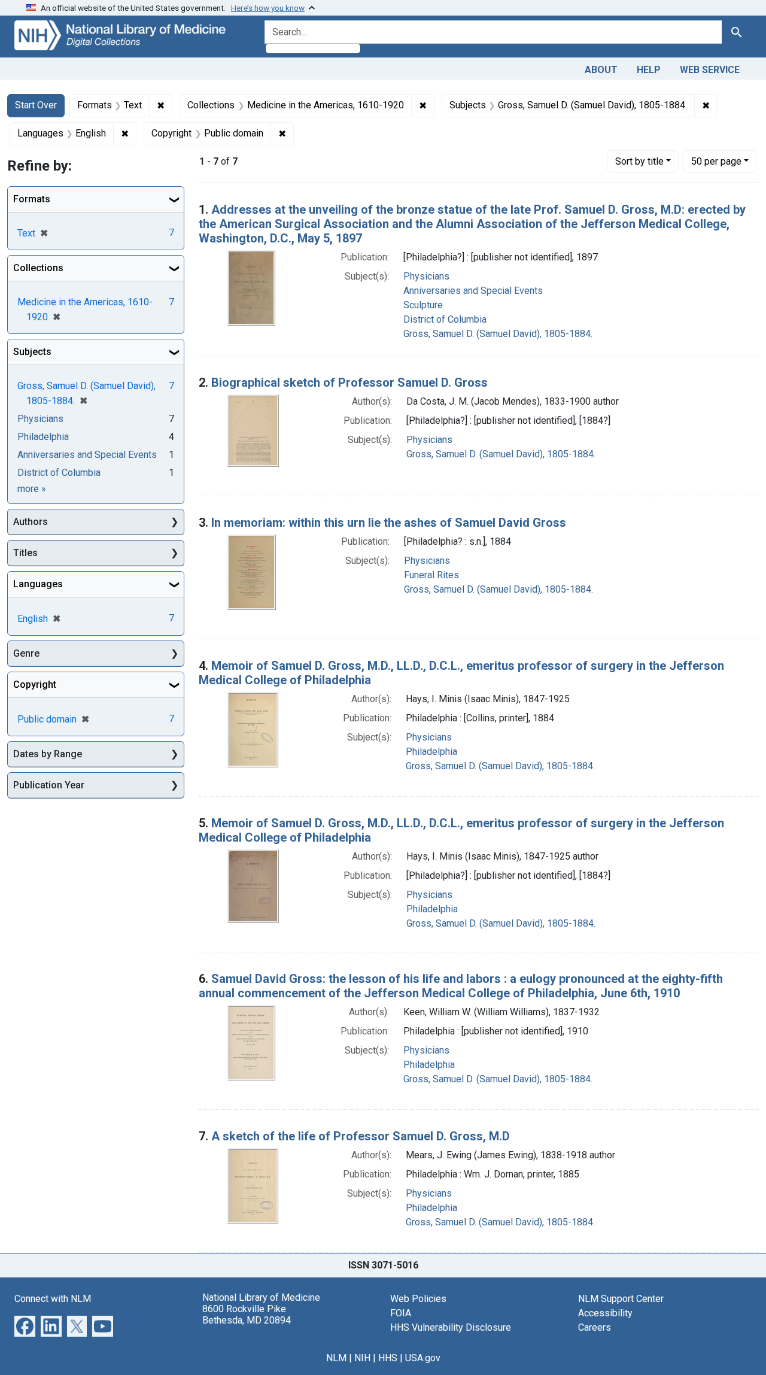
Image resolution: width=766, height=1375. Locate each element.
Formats (31, 199)
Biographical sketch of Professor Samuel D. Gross (349, 382)
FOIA (400, 1313)
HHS (387, 1358)
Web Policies (418, 1298)
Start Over (36, 105)
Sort (639, 161)
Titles (25, 553)
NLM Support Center (621, 1298)
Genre (26, 653)
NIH (362, 1358)
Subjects (32, 351)
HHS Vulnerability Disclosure (450, 1327)
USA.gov (422, 1358)
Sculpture (423, 305)
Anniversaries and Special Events (473, 290)
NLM (336, 1358)
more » (31, 488)
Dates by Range (47, 754)
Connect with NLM (52, 1298)
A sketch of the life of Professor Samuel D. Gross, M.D (360, 1136)
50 (716, 161)
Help (649, 69)
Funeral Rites (431, 575)
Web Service (710, 69)
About (601, 69)
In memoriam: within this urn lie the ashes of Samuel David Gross (388, 522)
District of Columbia (445, 319)
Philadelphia (431, 751)
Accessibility (605, 1313)
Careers (594, 1327)
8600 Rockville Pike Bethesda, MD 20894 (246, 1314)
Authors (30, 521)
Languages (38, 584)
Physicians (426, 276)
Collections (38, 268)
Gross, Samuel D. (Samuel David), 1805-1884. (497, 333)
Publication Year (48, 785)
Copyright (34, 684)
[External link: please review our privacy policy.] (24, 1325)
